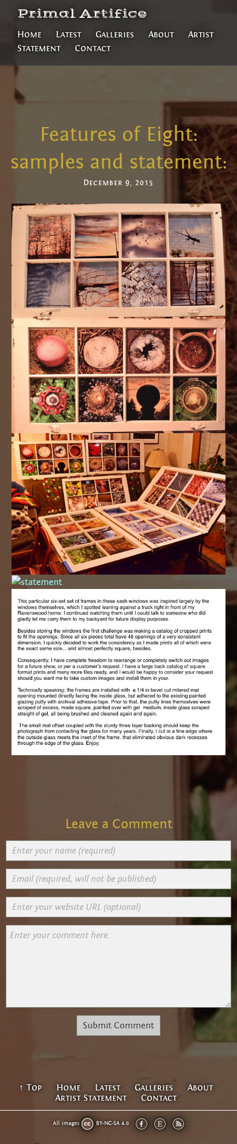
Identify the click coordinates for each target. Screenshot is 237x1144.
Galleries (114, 34)
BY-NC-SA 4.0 (112, 1123)
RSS (178, 1124)
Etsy (160, 1124)
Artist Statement (91, 1098)
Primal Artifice (82, 14)
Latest (68, 34)
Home (29, 34)
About (161, 34)
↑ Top (30, 1087)
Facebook (141, 1124)
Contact (92, 48)
